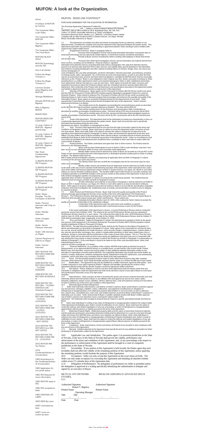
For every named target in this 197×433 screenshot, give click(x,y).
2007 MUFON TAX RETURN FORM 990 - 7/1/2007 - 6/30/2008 (44, 255)
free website (98, 427)
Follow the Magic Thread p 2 (43, 82)
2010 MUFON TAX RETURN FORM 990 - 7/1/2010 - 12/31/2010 (44, 297)
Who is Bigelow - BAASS (42, 108)
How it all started (42, 70)
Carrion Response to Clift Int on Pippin (44, 239)
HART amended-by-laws (44, 406)
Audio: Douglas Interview (42, 219)
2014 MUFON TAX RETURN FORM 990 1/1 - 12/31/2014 (44, 337)
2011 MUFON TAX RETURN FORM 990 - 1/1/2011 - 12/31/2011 (44, 309)
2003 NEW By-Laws (44, 401)
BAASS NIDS (41, 114)
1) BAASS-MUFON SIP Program (43, 162)
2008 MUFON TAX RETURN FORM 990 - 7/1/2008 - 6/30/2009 (44, 266)
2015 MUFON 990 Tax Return (43, 344)
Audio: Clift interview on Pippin (44, 233)
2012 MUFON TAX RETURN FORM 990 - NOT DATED (44, 319)
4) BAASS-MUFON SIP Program (43, 182)
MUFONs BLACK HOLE (43, 58)
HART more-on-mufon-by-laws (42, 413)
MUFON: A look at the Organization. (72, 8)
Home (38, 19)
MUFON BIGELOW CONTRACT (44, 119)
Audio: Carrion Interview (41, 246)
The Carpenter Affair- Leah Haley (45, 31)
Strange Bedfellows (44, 96)
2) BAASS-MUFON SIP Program (43, 168)
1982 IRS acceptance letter (45, 389)
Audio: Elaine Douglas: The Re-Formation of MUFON (45, 196)
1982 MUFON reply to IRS (45, 382)
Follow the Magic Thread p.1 (43, 75)
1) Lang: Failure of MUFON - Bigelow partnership (43, 127)
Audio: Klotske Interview (41, 213)
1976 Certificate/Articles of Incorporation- (44, 352)
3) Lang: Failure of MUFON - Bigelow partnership (43, 145)
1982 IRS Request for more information (45, 376)
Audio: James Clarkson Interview (43, 226)
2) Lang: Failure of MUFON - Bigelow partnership (43, 136)
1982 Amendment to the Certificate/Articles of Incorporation (45, 361)
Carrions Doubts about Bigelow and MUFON (43, 89)
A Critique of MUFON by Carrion (45, 24)
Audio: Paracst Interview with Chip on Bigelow (45, 205)
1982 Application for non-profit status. (44, 369)
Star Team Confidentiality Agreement (41, 154)
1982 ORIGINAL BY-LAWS (44, 396)
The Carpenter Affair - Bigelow (45, 44)
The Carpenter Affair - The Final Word (45, 51)
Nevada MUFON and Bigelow (45, 102)
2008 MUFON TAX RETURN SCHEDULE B (45, 276)
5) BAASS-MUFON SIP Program (43, 188)
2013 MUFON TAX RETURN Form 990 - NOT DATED (45, 328)
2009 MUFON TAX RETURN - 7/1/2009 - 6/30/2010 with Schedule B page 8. (45, 286)
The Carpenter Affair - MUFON (45, 38)
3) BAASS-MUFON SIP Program (43, 175)
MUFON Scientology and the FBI (44, 64)
